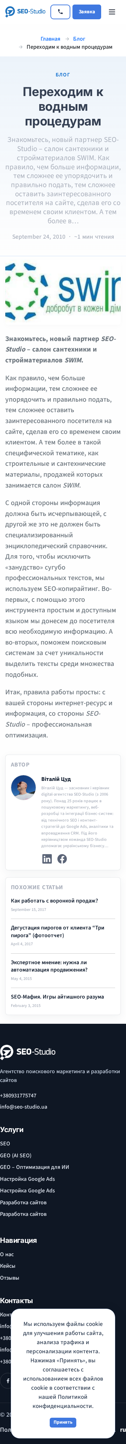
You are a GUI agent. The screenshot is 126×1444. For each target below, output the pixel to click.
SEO (5, 1143)
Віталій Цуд (56, 779)
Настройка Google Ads (27, 1179)
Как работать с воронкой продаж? (54, 901)
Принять (63, 1422)
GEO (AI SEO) (15, 1155)
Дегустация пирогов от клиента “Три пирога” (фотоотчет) (57, 931)
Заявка (87, 11)
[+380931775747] (60, 12)
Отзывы (9, 1278)
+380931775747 (18, 1095)
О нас (7, 1254)
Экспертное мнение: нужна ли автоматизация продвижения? (49, 966)
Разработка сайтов (23, 1202)
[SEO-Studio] (25, 12)
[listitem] (47, 859)
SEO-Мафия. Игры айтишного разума (57, 997)
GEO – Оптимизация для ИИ (34, 1167)
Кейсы (7, 1266)
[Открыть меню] (112, 12)
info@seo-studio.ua (23, 1107)
